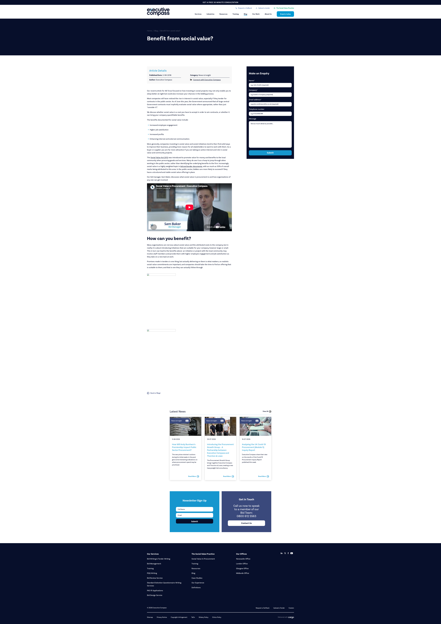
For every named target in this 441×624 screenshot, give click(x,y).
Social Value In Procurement (203, 559)
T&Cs (193, 617)
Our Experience (198, 583)
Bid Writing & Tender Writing (158, 559)
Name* (252, 80)
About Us (268, 14)
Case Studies (197, 578)
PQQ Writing (152, 573)
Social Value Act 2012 (159, 157)
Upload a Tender (279, 608)
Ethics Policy (216, 617)
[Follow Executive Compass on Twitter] (285, 553)
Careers (291, 608)
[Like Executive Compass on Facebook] (288, 553)
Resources (223, 14)
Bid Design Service (154, 595)
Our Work (256, 14)
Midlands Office (242, 573)
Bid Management (154, 564)
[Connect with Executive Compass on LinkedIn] (281, 553)
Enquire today (285, 14)
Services (198, 14)
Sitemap (150, 617)
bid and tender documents (191, 166)
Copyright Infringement (179, 617)
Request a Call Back (262, 608)
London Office (242, 564)
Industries (210, 14)
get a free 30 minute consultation (220, 2)
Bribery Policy (203, 617)
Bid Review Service (155, 578)
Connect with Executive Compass (207, 80)
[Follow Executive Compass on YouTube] (291, 553)
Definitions (196, 587)
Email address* (255, 100)
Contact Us (246, 523)
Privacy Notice (162, 617)
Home (149, 31)
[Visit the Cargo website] (291, 617)
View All (265, 411)
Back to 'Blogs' (155, 393)
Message (252, 119)
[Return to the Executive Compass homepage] (158, 12)
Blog (245, 14)
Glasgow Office (242, 568)
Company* (253, 90)
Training (236, 14)
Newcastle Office (243, 559)
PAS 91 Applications (155, 590)
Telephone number (256, 109)
